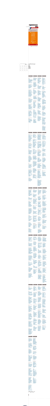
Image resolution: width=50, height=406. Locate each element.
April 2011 (31, 392)
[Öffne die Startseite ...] (30, 29)
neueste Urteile (33, 44)
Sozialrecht (31, 404)
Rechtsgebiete (40, 399)
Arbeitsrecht (31, 403)
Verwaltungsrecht (32, 399)
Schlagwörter (40, 400)
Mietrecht (31, 401)
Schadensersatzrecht (32, 400)
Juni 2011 (33, 392)
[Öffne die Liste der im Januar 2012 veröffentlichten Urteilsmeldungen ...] (27, 64)
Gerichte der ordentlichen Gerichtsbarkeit (40, 402)
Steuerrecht (31, 402)
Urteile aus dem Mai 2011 (33, 31)
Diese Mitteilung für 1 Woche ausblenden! (34, 42)
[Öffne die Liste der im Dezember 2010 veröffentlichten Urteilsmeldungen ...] (19, 64)
